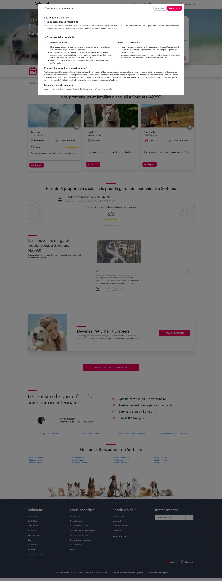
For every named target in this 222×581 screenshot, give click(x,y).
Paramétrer (160, 8)
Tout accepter (174, 8)
